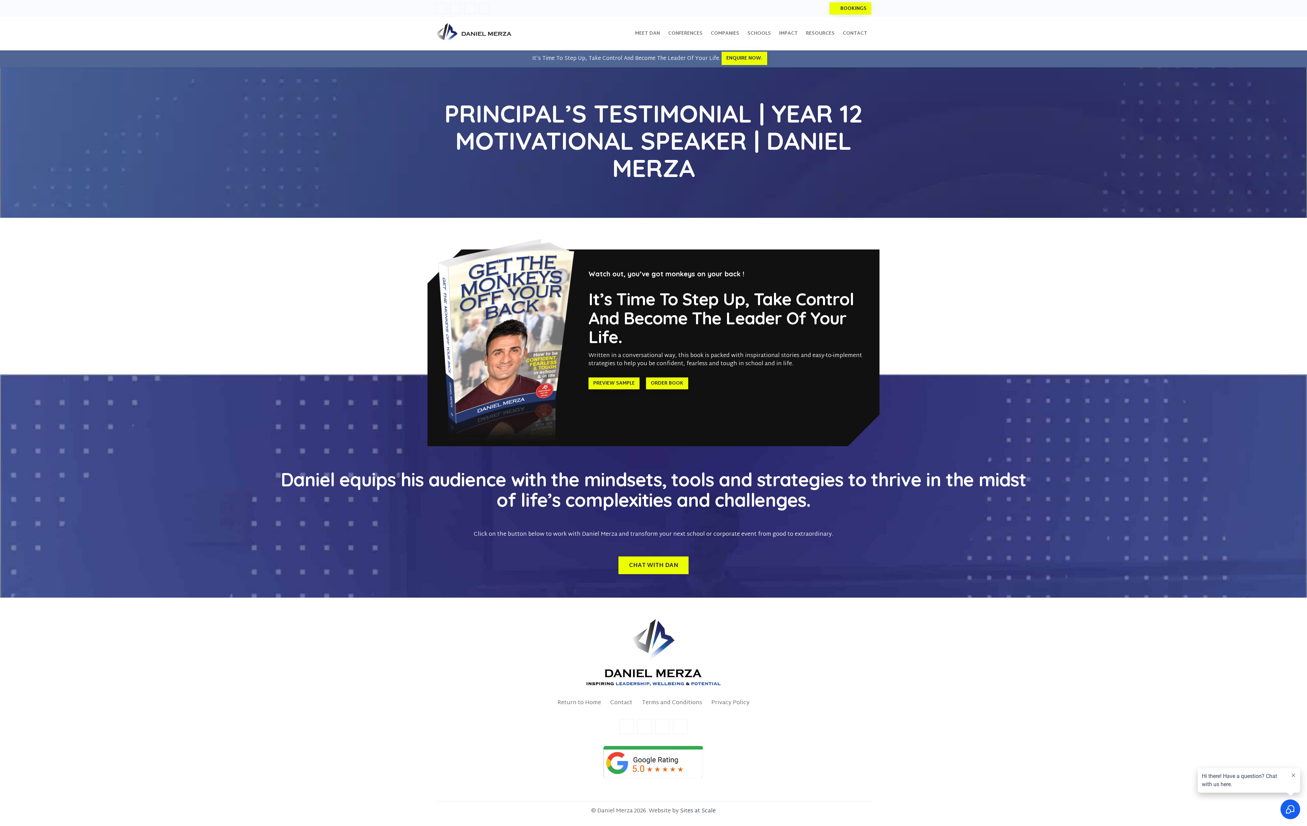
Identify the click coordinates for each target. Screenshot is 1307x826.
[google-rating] (653, 762)
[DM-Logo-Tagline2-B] (653, 652)
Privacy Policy (730, 702)
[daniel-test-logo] (474, 34)
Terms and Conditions (672, 702)
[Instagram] (469, 8)
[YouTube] (484, 8)
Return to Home (579, 702)
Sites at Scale (698, 811)
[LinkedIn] (455, 8)
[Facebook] (441, 8)
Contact (621, 702)
